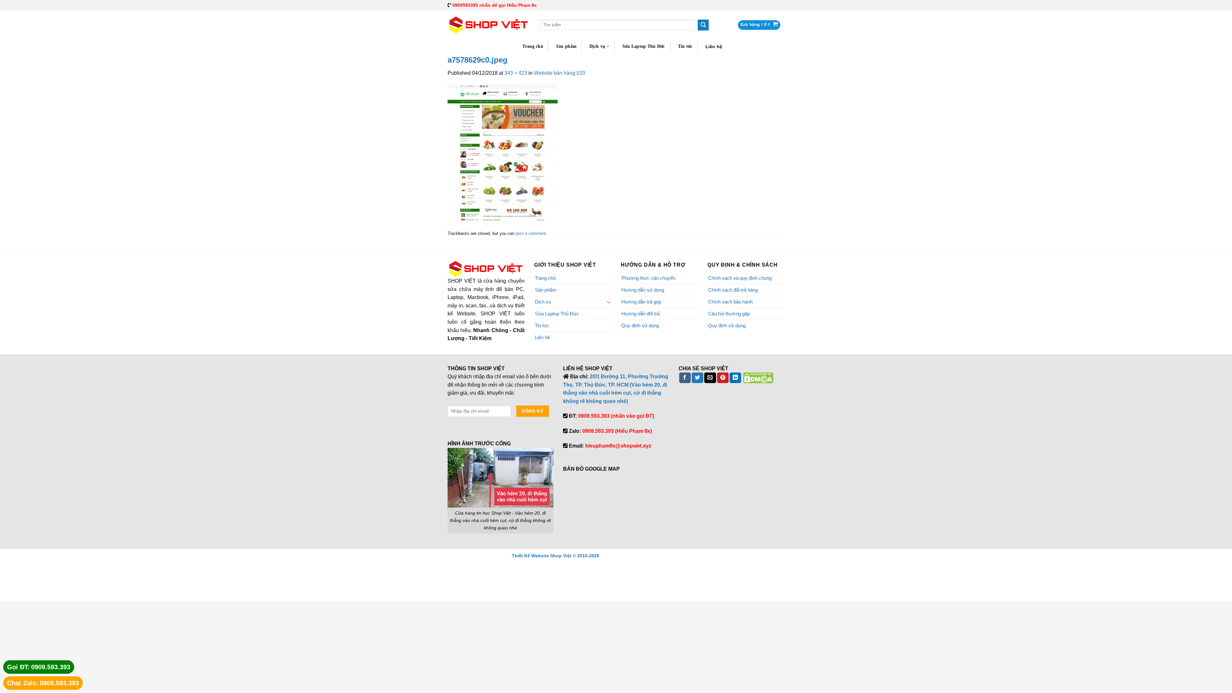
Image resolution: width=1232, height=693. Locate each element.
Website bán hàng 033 (559, 73)
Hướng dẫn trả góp (641, 301)
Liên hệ (714, 46)
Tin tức (685, 46)
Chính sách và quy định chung (740, 278)
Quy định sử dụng (640, 325)
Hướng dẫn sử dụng (642, 290)
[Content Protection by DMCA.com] (758, 377)
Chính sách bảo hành (730, 301)
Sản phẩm (566, 46)
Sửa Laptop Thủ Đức (643, 46)
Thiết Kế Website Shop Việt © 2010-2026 (555, 555)
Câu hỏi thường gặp (729, 313)
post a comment (531, 233)
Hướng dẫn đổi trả (640, 313)
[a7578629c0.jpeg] (503, 152)
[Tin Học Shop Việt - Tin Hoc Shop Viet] (489, 25)
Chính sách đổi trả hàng (733, 290)
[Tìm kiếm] (703, 25)
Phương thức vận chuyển (648, 278)
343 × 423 (515, 73)
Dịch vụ (597, 46)
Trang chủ (532, 46)
